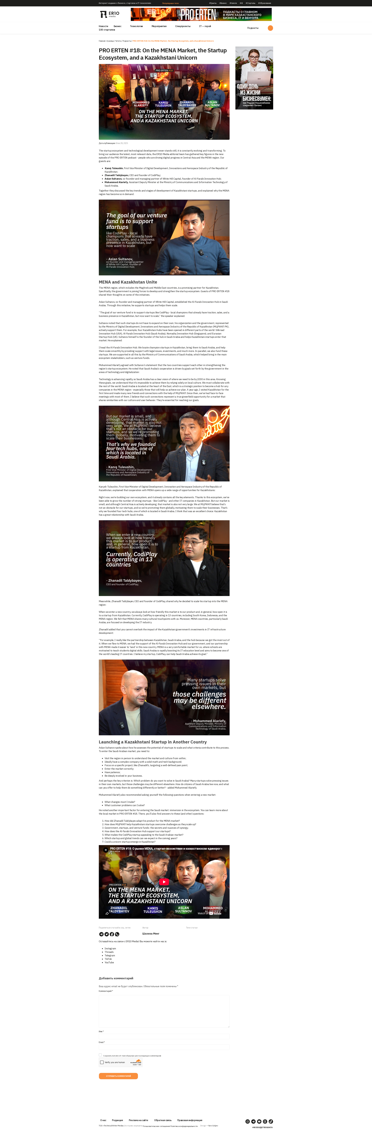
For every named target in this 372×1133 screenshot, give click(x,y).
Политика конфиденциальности (184, 1126)
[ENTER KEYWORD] (270, 28)
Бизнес (117, 26)
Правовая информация (189, 1120)
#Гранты (213, 3)
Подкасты (252, 27)
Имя (101, 1031)
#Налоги (233, 3)
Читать (118, 41)
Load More (164, 1093)
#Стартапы (250, 3)
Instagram (110, 948)
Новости (103, 26)
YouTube (109, 962)
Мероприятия (159, 26)
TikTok (108, 959)
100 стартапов (107, 29)
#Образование (264, 3)
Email (102, 1042)
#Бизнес (223, 3)
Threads (109, 952)
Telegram (110, 955)
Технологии (136, 26)
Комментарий (106, 991)
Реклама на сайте (138, 1120)
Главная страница (106, 41)
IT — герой (205, 26)
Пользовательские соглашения (156, 1126)
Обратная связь (162, 1120)
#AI (241, 3)
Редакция (117, 1120)
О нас (103, 1120)
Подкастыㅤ (127, 41)
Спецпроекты (182, 26)
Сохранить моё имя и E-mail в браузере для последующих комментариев (132, 1056)
